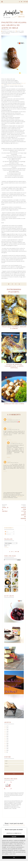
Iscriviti (14, 836)
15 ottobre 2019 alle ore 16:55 (16, 443)
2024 (5, 726)
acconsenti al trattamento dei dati (17, 825)
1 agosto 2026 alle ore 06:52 (12, 462)
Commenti (8, 534)
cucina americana (5, 32)
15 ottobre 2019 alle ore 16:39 (13, 429)
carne (22, 31)
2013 (5, 745)
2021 (5, 731)
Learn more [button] (12, 853)
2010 (5, 750)
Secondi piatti (14, 32)
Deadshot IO (6, 464)
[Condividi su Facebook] (12, 284)
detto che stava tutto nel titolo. (14, 84)
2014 (5, 743)
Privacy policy (19, 496)
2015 (5, 741)
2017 (5, 738)
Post (7, 531)
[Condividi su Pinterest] (15, 284)
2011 (5, 748)
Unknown (9, 418)
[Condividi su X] (8, 284)
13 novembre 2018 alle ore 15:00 (13, 420)
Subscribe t (8, 527)
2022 (5, 729)
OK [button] (14, 857)
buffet (18, 31)
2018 (5, 736)
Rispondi (5, 423)
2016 (5, 740)
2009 (5, 752)
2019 (5, 734)
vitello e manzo (5, 33)
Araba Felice (13, 442)
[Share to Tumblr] (19, 284)
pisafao (9, 461)
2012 (5, 746)
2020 (5, 733)
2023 (5, 727)
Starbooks (21, 32)
